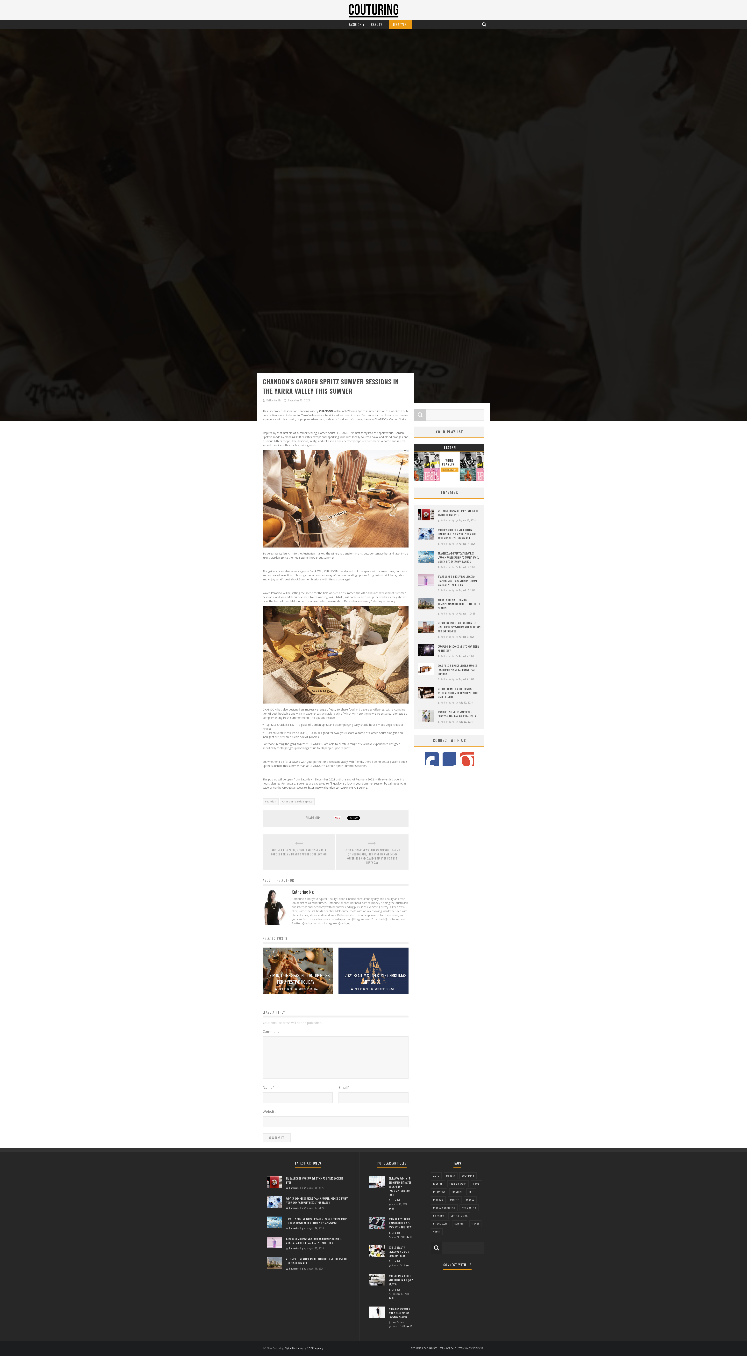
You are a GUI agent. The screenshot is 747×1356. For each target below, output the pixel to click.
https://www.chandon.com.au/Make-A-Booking (337, 787)
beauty (450, 1175)
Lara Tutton (398, 1322)
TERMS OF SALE (448, 1348)
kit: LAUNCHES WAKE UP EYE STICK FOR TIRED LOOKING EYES (458, 513)
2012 (436, 1175)
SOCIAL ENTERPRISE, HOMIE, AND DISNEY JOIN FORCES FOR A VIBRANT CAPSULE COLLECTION (299, 852)
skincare (438, 1215)
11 (393, 1208)
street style (440, 1223)
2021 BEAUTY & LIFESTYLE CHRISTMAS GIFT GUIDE (375, 978)
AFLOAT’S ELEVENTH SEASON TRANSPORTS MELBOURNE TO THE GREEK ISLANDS (459, 604)
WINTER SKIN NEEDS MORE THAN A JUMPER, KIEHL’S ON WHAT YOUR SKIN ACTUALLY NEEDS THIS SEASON (457, 534)
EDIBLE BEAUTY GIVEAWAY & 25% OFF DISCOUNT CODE (400, 1251)
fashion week (458, 1183)
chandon (270, 801)
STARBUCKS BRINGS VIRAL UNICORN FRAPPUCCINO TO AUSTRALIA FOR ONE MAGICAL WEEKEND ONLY (457, 580)
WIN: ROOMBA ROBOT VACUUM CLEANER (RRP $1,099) (401, 1280)
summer (459, 1223)
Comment (271, 1031)
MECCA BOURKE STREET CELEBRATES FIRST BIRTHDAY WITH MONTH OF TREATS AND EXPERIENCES (459, 627)
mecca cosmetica (444, 1207)
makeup (438, 1199)
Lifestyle (399, 24)
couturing (468, 1175)
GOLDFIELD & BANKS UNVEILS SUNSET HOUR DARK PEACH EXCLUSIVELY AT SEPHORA (457, 669)
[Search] (484, 24)
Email (344, 1087)
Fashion (355, 24)
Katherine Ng (274, 400)
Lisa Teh (396, 1200)
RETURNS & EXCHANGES (424, 1348)
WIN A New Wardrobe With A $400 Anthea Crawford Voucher (399, 1313)
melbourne (469, 1207)
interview (439, 1191)
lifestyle (457, 1191)
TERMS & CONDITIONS (471, 1348)
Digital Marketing (294, 1348)
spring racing (459, 1215)
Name (268, 1087)
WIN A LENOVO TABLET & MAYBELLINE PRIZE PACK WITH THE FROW (400, 1223)
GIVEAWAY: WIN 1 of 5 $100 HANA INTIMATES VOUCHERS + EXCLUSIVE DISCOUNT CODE (400, 1186)
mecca (470, 1199)
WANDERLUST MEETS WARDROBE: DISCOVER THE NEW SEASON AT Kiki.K (457, 714)
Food (476, 1183)
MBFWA (454, 1199)
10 (393, 1298)
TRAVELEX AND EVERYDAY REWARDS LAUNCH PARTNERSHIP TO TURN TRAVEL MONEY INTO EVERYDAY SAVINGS (458, 557)
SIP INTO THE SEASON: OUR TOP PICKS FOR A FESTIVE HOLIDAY (299, 978)
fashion (438, 1183)
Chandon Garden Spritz (297, 801)
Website (269, 1111)
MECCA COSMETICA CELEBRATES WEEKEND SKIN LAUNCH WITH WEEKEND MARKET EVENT (458, 693)
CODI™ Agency (315, 1348)
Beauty (376, 24)
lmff (471, 1191)
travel (475, 1223)
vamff (436, 1231)
